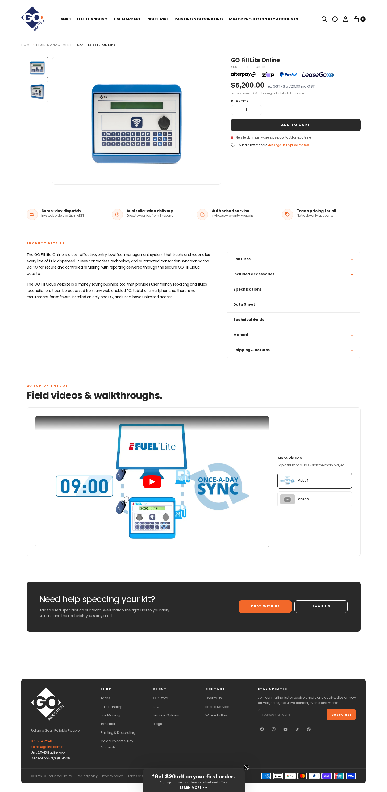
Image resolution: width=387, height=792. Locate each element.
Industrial (157, 19)
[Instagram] (273, 729)
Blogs (157, 723)
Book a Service (217, 706)
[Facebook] (262, 729)
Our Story (160, 698)
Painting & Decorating (198, 19)
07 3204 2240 (41, 741)
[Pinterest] (309, 729)
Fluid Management (54, 45)
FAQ (156, 706)
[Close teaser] (246, 767)
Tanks (105, 698)
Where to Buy (216, 715)
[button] (335, 19)
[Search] (324, 19)
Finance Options (166, 715)
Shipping (266, 93)
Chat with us (265, 606)
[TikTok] (297, 729)
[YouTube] (285, 729)
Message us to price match (288, 145)
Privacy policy (112, 776)
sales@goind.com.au (48, 746)
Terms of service (140, 776)
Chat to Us (213, 698)
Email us (321, 606)
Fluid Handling (92, 19)
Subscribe (342, 715)
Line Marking (127, 19)
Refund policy (87, 776)
